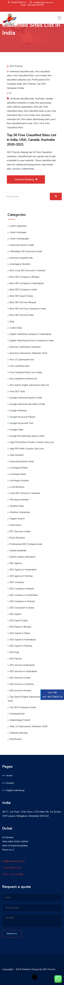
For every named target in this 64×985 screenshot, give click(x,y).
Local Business (17, 486)
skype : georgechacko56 (32, 4)
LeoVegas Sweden (19, 480)
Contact (10, 783)
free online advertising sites (35, 119)
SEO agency (16, 563)
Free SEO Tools (17, 391)
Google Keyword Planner (22, 416)
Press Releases (17, 537)
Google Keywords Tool (21, 423)
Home (9, 775)
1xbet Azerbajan (18, 232)
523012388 (12, 874)
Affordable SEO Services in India (26, 251)
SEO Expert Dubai (19, 620)
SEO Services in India (20, 677)
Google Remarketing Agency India (27, 435)
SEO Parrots (16, 66)
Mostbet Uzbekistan (20, 512)
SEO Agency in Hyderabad (23, 569)
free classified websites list (23, 378)
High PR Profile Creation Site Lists (27, 448)
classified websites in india (20, 102)
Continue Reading (24, 179)
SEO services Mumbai (20, 690)
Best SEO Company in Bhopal (24, 276)
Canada (49, 98)
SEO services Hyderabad (22, 665)
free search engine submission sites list (29, 385)
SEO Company (17, 582)
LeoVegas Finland (19, 467)
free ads (38, 106)
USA (35, 123)
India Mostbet (17, 455)
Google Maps (16, 429)
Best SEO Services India (21, 315)
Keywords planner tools (22, 461)
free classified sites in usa (37, 111)
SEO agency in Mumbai (21, 575)
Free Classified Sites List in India (29, 75)
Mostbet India (17, 505)
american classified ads (22, 71)
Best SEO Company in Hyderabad (26, 283)
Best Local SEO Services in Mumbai (27, 270)
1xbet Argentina (18, 225)
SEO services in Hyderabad (23, 671)
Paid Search (15, 525)
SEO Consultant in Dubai (22, 607)
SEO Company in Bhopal (22, 588)
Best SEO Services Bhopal (23, 302)
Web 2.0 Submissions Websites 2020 (28, 726)
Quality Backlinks (18, 550)
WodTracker (16, 739)
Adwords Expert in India (22, 245)
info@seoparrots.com (42, 2)
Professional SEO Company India (26, 544)
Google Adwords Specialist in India (27, 404)
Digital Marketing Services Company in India (32, 340)
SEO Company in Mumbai (22, 601)
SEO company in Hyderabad (24, 595)
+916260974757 (12, 867)
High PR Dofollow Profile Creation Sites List (32, 442)
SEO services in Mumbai (21, 684)
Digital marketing (15, 790)
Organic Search (17, 518)
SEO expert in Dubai (20, 633)
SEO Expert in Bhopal (20, 626)
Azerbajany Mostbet (20, 264)
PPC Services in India (20, 531)
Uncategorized (17, 713)
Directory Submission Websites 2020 (28, 353)
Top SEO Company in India (23, 707)
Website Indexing (18, 732)
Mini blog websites (19, 499)
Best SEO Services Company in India (28, 308)
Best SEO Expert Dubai (21, 295)
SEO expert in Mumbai (21, 645)
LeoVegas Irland (18, 474)
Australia (39, 98)
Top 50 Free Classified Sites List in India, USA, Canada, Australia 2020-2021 (31, 140)
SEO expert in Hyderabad (22, 639)
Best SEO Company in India (23, 289)
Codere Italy (16, 327)
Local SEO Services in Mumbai (25, 493)
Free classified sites (19, 365)
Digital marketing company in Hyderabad (30, 334)
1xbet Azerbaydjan (19, 238)
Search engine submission (23, 556)
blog (12, 321)
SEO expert (15, 614)
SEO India (14, 652)
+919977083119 (18, 2)
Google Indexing (18, 410)
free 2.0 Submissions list (22, 359)
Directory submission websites (25, 346)
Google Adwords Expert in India (26, 397)
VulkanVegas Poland (20, 720)
